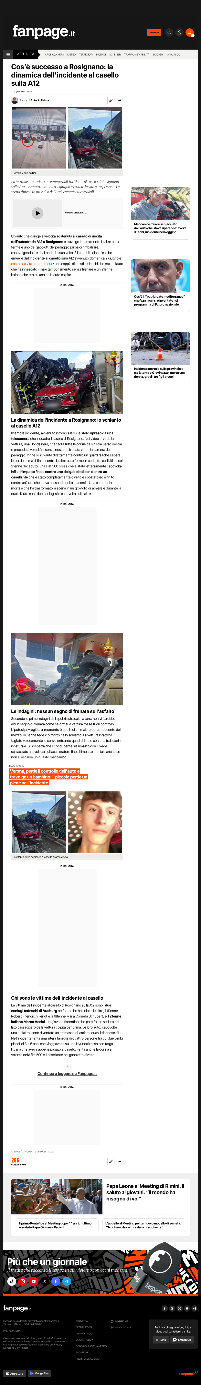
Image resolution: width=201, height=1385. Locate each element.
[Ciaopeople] (188, 1374)
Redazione (82, 1352)
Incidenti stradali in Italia (39, 1152)
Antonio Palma (40, 100)
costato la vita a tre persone (32, 264)
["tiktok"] (11, 1281)
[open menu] (8, 54)
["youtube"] (33, 1281)
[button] (119, 100)
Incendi (101, 54)
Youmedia (82, 1320)
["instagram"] (22, 1281)
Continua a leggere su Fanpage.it (67, 1073)
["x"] (44, 1281)
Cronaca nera (54, 54)
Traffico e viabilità (136, 54)
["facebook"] (55, 1281)
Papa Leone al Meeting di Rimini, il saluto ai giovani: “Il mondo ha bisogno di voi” (145, 1192)
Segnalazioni (84, 1327)
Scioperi (158, 54)
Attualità (25, 54)
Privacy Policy (85, 1333)
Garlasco (173, 54)
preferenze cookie (87, 1358)
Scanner (115, 54)
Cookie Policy (84, 1339)
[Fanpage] (17, 1308)
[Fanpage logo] (39, 32)
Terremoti (86, 54)
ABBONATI (154, 32)
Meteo (71, 54)
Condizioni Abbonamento (91, 1346)
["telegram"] (66, 1281)
